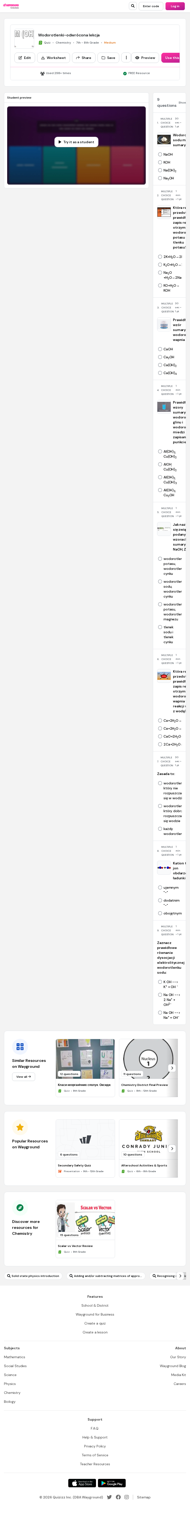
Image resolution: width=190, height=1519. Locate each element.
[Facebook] (118, 1497)
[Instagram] (126, 1497)
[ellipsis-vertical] (126, 57)
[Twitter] (109, 1497)
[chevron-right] (172, 1068)
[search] (133, 6)
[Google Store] (112, 1483)
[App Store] (82, 1483)
